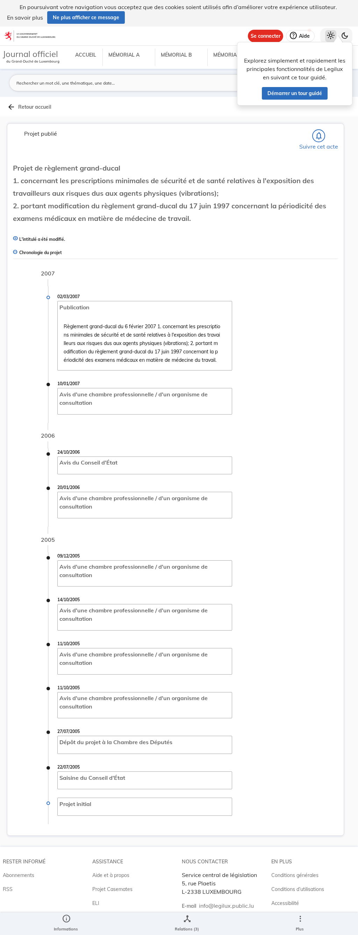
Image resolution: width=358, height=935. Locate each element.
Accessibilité (285, 903)
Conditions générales (294, 875)
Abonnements (18, 875)
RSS (8, 889)
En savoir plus (25, 17)
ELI (95, 903)
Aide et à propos (110, 875)
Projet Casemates (112, 889)
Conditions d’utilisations (297, 889)
